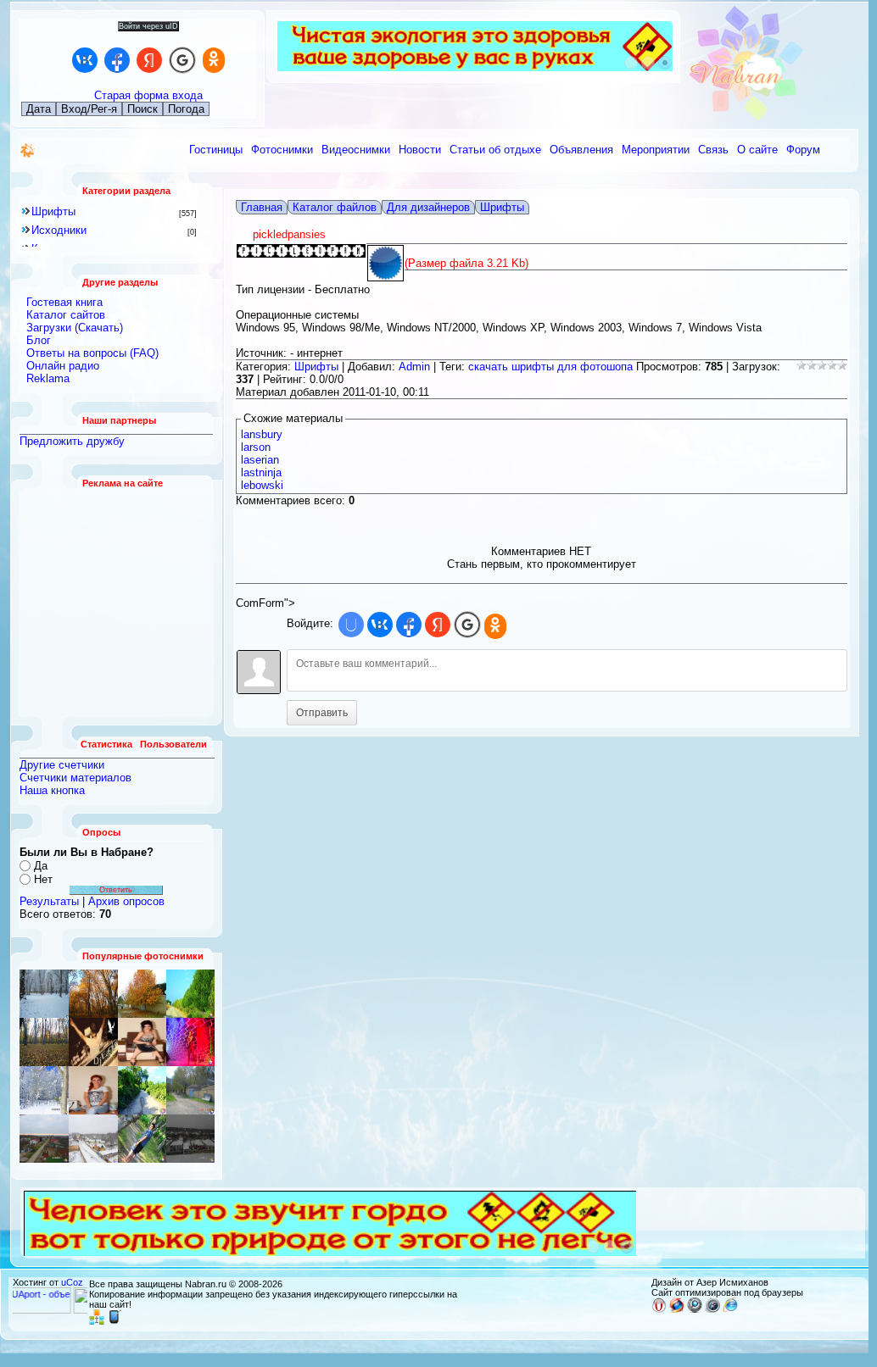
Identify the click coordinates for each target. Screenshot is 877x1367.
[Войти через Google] (182, 60)
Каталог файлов (335, 207)
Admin (414, 366)
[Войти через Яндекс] (149, 60)
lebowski (262, 485)
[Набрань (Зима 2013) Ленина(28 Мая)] (93, 1138)
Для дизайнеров (428, 207)
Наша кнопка (52, 790)
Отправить (322, 713)
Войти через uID (148, 26)
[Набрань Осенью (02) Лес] (93, 994)
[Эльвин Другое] (142, 1138)
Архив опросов (126, 901)
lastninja (261, 472)
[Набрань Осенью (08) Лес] (44, 1042)
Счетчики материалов (75, 777)
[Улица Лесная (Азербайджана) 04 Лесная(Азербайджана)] (190, 1090)
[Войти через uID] (351, 624)
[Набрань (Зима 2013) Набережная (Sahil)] (190, 1138)
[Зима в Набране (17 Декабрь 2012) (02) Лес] (44, 994)
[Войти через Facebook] (117, 60)
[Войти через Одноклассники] (214, 60)
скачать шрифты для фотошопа (550, 366)
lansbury (261, 434)
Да (40, 865)
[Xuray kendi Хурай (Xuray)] (190, 994)
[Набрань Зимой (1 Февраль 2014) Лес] (44, 1090)
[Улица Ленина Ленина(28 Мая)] (142, 994)
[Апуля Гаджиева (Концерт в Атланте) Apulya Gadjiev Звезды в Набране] (142, 1042)
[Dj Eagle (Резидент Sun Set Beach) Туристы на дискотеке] (93, 1042)
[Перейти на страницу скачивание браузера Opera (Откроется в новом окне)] (659, 1309)
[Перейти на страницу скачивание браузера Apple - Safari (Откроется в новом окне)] (712, 1309)
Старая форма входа (148, 95)
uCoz (72, 1282)
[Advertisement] (117, 603)
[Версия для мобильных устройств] (114, 1321)
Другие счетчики (62, 765)
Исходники (59, 230)
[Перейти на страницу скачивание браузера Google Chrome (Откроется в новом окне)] (694, 1309)
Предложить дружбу (72, 441)
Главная (261, 207)
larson (256, 447)
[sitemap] (96, 1321)
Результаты (49, 901)
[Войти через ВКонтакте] (85, 60)
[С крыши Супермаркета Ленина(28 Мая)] (44, 1138)
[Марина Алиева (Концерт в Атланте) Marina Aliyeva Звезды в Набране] (93, 1090)
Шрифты (53, 211)
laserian (260, 459)
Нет (43, 879)
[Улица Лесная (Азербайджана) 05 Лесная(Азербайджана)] (190, 1042)
